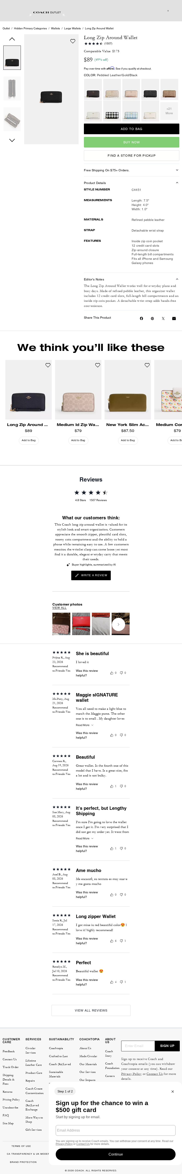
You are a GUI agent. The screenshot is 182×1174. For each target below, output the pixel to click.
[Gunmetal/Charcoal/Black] (150, 89)
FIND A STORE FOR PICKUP (132, 155)
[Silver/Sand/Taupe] (131, 89)
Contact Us (154, 1074)
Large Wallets (72, 28)
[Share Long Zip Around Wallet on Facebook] (141, 318)
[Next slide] (118, 624)
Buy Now (131, 142)
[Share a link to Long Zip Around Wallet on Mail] (174, 318)
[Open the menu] (174, 10)
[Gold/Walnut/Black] (93, 89)
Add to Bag (132, 129)
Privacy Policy (131, 1074)
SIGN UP (167, 1046)
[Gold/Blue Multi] (131, 111)
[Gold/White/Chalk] (93, 111)
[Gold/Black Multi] (112, 111)
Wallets (55, 28)
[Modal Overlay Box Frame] (115, 1123)
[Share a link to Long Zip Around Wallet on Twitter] (163, 318)
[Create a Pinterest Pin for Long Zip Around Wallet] (152, 318)
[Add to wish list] (72, 41)
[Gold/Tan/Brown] (169, 89)
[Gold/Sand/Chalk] (112, 89)
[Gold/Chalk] (150, 111)
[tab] (47, 12)
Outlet (6, 28)
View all (59, 607)
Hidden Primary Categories (30, 28)
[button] (12, 58)
